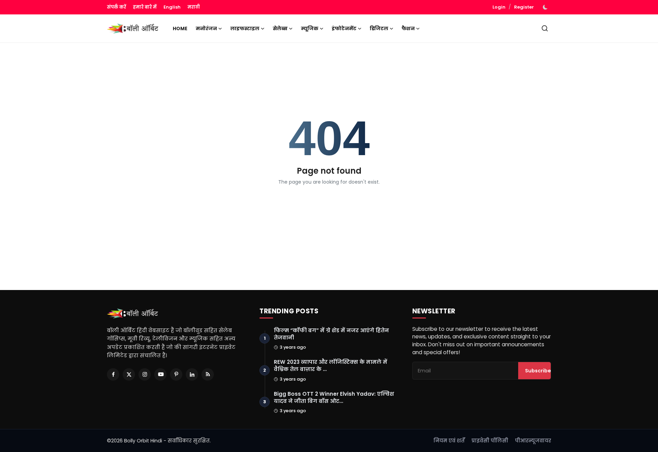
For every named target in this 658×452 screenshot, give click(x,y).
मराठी (193, 7)
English (172, 7)
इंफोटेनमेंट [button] (344, 28)
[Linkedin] (192, 374)
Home (180, 28)
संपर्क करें (116, 7)
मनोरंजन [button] (206, 28)
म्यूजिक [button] (309, 28)
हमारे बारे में (145, 7)
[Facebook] (113, 374)
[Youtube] (160, 374)
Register (524, 7)
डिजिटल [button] (379, 28)
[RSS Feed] (208, 374)
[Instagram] (144, 374)
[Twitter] (129, 374)
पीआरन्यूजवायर (533, 440)
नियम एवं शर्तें (449, 440)
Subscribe (538, 370)
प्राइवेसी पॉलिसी (490, 440)
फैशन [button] (408, 28)
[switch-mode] (546, 7)
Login (498, 7)
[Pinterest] (176, 374)
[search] (544, 28)
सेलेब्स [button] (280, 28)
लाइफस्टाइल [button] (244, 28)
